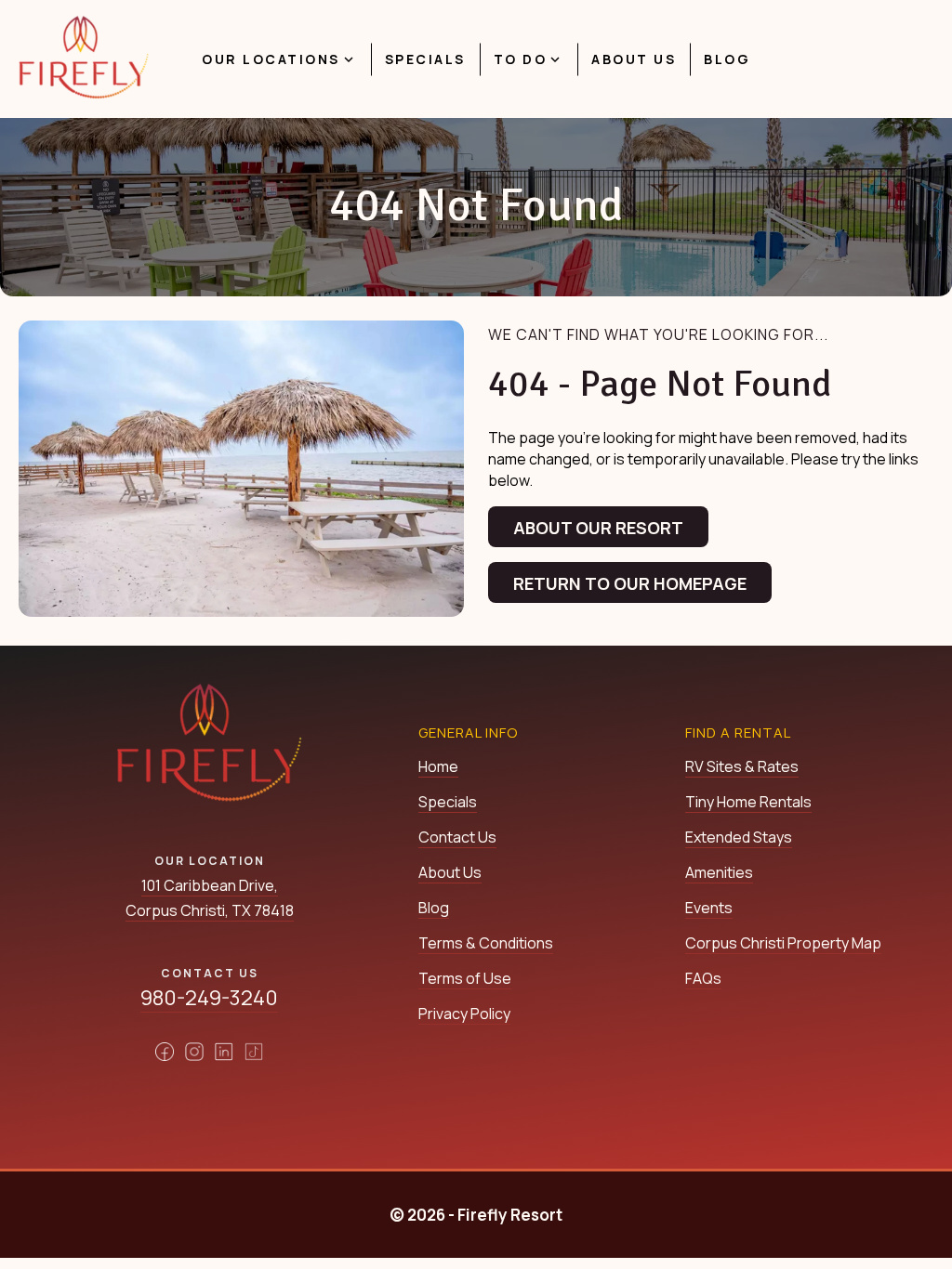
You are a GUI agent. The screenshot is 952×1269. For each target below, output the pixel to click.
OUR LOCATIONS (271, 59)
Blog (433, 907)
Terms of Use (464, 978)
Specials (447, 801)
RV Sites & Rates (742, 766)
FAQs (703, 978)
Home (438, 766)
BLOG (727, 59)
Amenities (719, 872)
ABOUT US (633, 59)
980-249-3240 (209, 998)
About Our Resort (598, 528)
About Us (450, 872)
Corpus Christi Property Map (783, 943)
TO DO (521, 59)
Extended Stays (738, 837)
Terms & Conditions (485, 943)
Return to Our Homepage (630, 583)
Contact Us (457, 837)
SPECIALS (425, 59)
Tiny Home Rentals (748, 801)
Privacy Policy (464, 1013)
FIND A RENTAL (738, 732)
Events (709, 907)
